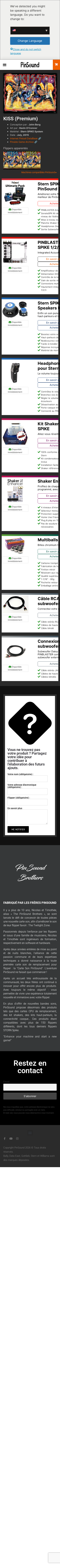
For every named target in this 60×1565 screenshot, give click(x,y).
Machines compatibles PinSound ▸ (39, 172)
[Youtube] (11, 1138)
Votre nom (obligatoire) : (21, 774)
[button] (5, 65)
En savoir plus (15, 808)
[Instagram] (17, 1138)
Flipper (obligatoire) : (19, 797)
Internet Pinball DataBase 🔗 (25, 138)
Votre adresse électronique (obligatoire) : (22, 785)
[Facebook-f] (4, 1138)
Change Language (30, 40)
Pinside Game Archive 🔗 (23, 141)
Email (6, 1081)
